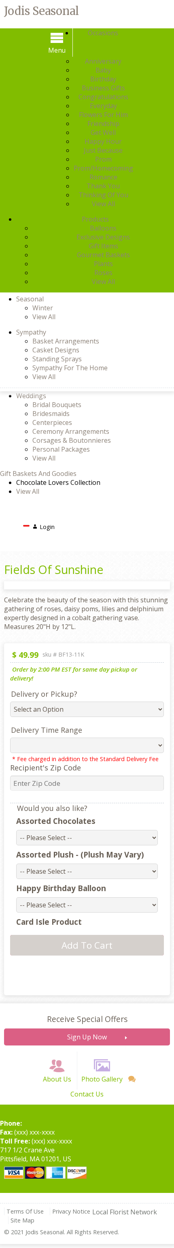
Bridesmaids (51, 413)
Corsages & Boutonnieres (71, 440)
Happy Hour (103, 141)
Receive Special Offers (87, 1018)
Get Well (103, 132)
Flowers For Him (103, 114)
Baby (103, 70)
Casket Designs (55, 350)
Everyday (103, 105)
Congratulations (103, 96)
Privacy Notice (71, 1211)
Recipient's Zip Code (45, 767)
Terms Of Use (25, 1211)
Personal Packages (61, 449)
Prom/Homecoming (103, 168)
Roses (103, 272)
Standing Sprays (57, 358)
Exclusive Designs (103, 237)
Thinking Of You (103, 194)
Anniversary (103, 61)
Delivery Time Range (46, 730)
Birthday (103, 79)
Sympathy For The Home (70, 367)
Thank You (103, 185)
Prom (103, 159)
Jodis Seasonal (41, 11)
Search (71, 524)
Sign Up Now (87, 1037)
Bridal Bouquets (56, 404)
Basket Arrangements (65, 341)
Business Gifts (103, 87)
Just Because (103, 150)
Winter (42, 307)
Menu (57, 50)
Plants (103, 263)
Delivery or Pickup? (44, 694)
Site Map (22, 1220)
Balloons (103, 228)
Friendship (103, 123)
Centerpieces (52, 422)
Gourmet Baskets (103, 254)
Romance (103, 177)
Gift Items (103, 245)
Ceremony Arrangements (70, 431)
